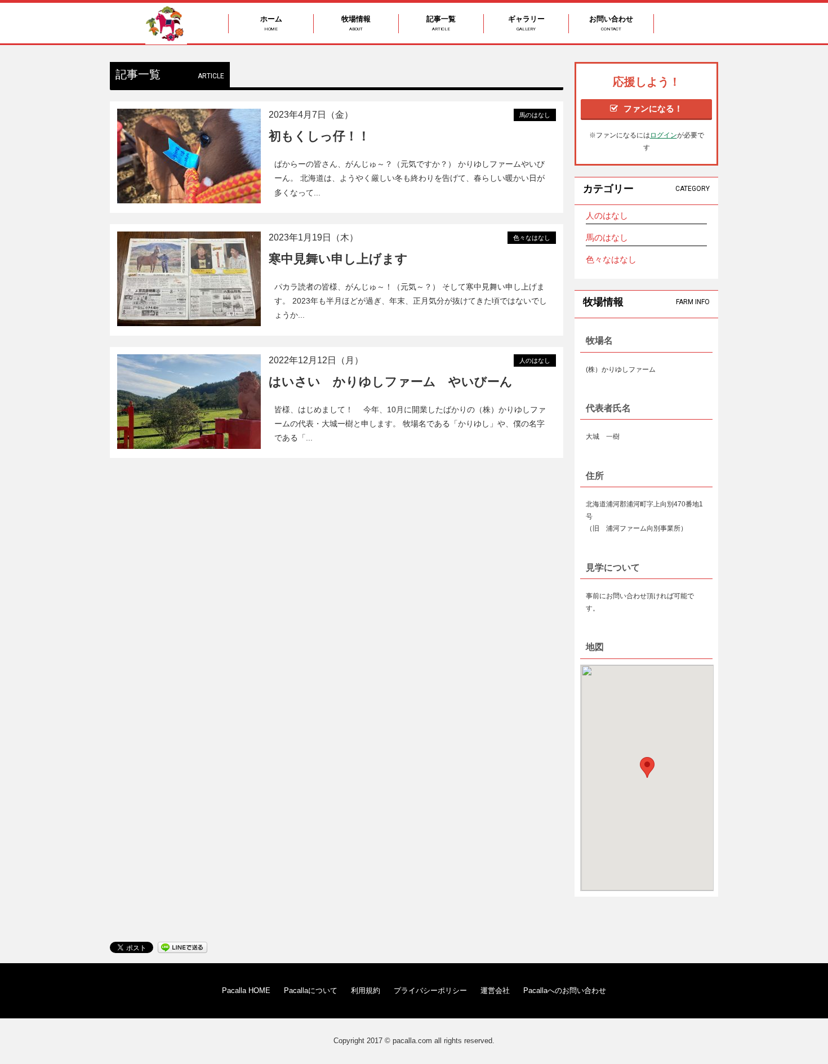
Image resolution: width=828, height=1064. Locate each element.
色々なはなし (611, 259)
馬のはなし (607, 237)
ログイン (663, 135)
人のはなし (607, 215)
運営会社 (495, 990)
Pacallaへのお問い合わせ (564, 990)
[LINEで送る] (182, 946)
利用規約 (365, 990)
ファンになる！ (653, 108)
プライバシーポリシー (430, 990)
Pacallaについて (310, 990)
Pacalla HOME (246, 990)
